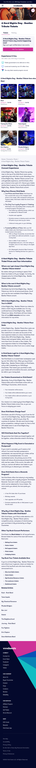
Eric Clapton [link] (5, 632)
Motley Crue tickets (11, 542)
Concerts (10, 159)
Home (3, 159)
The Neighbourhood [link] (7, 619)
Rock (15, 159)
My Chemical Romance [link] (9, 601)
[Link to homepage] (18, 5)
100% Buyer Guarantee (20, 2)
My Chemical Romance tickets (14, 578)
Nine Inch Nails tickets (12, 572)
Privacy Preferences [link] (8, 754)
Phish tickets (9, 551)
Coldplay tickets (10, 554)
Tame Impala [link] (5, 597)
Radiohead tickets (11, 584)
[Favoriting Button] (33, 10)
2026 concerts (14, 315)
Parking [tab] (13, 33)
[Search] (31, 6)
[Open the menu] (2, 5)
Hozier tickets (9, 545)
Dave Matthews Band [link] (8, 636)
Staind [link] (3, 615)
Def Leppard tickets (11, 548)
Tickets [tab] (5, 33)
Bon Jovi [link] (4, 610)
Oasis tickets (9, 575)
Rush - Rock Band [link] (7, 593)
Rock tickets (16, 534)
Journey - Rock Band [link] (8, 623)
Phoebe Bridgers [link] (6, 606)
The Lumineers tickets (12, 581)
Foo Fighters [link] (5, 628)
